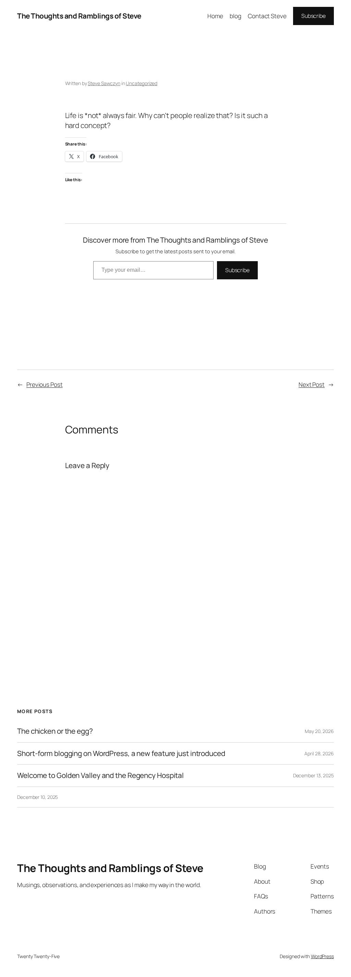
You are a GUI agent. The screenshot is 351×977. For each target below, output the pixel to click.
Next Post (312, 384)
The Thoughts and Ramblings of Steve (79, 16)
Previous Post (44, 384)
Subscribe (313, 16)
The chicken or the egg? (55, 731)
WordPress (322, 956)
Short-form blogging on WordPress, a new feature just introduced (121, 753)
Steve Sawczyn (104, 83)
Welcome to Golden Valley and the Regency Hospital (100, 775)
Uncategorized (141, 83)
